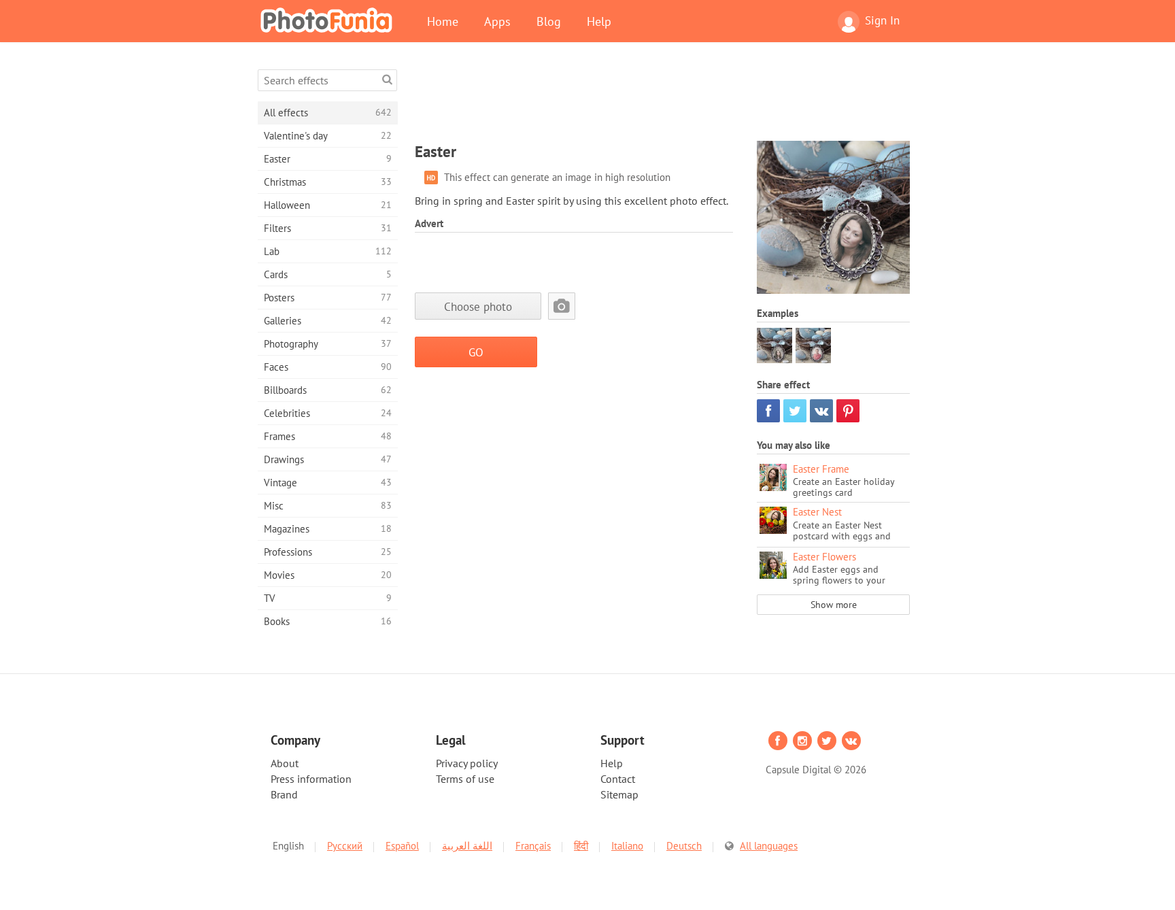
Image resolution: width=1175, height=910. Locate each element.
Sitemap (619, 794)
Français (533, 845)
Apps (497, 21)
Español (402, 845)
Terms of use (465, 779)
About (285, 763)
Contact (617, 779)
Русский (344, 845)
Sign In (882, 20)
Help (599, 21)
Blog (549, 21)
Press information (311, 779)
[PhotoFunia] (329, 20)
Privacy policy (467, 763)
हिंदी (581, 845)
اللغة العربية (467, 845)
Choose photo (478, 306)
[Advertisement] (662, 100)
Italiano (627, 845)
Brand (284, 794)
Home (442, 21)
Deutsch (684, 845)
